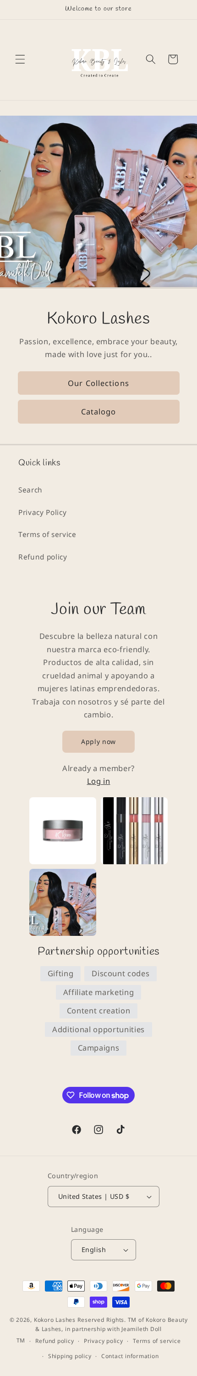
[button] (20, 59)
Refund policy (42, 557)
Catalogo (98, 411)
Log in (98, 781)
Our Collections (98, 382)
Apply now (98, 741)
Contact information (130, 1356)
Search (30, 490)
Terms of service (47, 534)
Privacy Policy (42, 512)
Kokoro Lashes (55, 1320)
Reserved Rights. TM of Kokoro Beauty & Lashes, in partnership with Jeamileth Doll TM (102, 1330)
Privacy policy (103, 1341)
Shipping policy (70, 1356)
